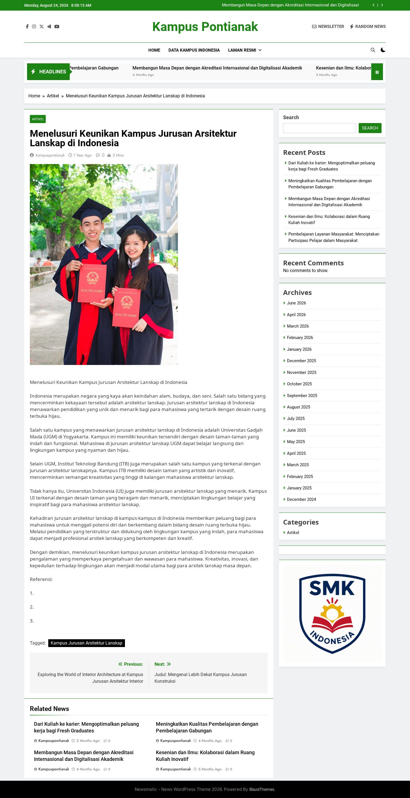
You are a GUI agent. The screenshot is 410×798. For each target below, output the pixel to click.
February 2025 (300, 476)
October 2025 (299, 383)
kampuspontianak (50, 155)
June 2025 (296, 430)
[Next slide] (382, 5)
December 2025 (301, 360)
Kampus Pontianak (205, 26)
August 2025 (298, 407)
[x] (41, 26)
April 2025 (296, 453)
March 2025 (298, 464)
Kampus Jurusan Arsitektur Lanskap (86, 643)
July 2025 (296, 418)
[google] (49, 26)
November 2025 (301, 372)
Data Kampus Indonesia (194, 50)
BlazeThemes (261, 789)
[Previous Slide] (373, 5)
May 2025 (296, 441)
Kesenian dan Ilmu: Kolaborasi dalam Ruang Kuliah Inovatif (342, 68)
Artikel (38, 119)
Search (291, 117)
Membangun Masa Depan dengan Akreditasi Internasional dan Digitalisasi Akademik (290, 5)
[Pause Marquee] (377, 71)
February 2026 (300, 337)
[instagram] (34, 26)
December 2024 (301, 499)
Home (154, 50)
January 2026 (299, 349)
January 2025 (299, 488)
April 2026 (296, 314)
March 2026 (298, 326)
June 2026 (296, 303)
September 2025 (302, 395)
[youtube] (57, 26)
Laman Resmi (242, 50)
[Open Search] (373, 50)
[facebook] (27, 26)
